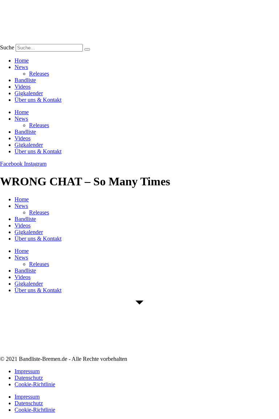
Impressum (27, 371)
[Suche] (87, 49)
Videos (23, 87)
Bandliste (25, 80)
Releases (39, 73)
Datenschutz (29, 378)
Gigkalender (29, 93)
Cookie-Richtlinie (35, 384)
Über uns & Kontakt (38, 100)
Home (22, 60)
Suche (7, 47)
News (21, 67)
